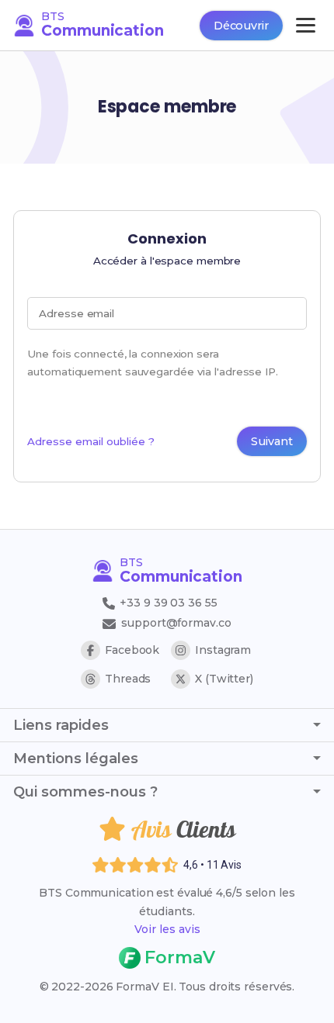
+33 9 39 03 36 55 (167, 603)
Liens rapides (61, 725)
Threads (128, 679)
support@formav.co (176, 623)
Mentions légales (75, 758)
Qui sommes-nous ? (85, 791)
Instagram (223, 650)
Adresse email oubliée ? (91, 441)
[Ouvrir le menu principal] (306, 25)
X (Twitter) (224, 679)
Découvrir (241, 26)
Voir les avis (167, 929)
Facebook (132, 650)
